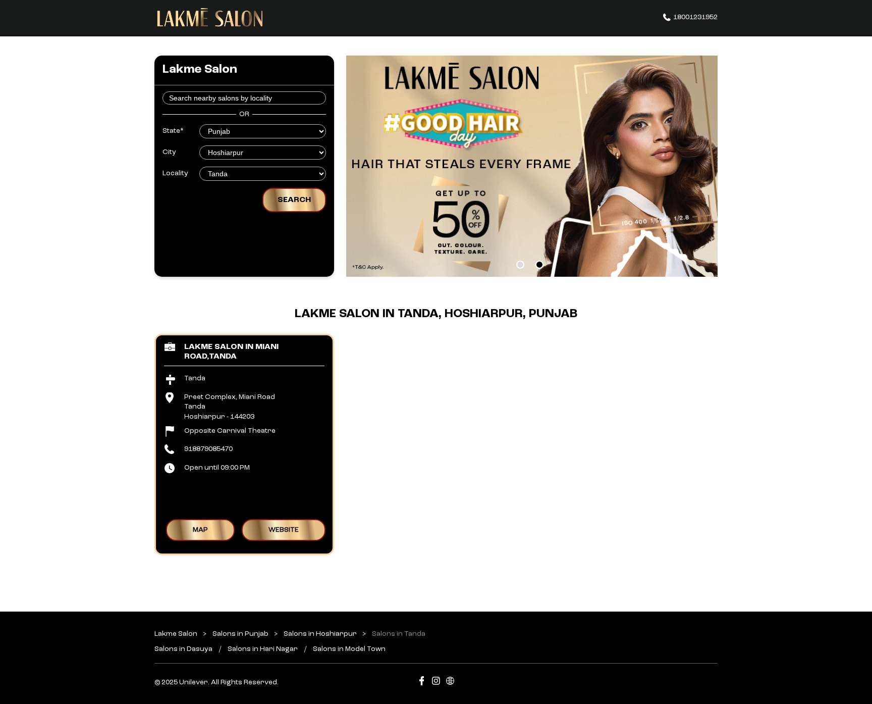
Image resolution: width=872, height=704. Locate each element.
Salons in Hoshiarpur (320, 633)
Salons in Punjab (240, 633)
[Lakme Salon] (209, 18)
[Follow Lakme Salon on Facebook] (422, 682)
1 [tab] (520, 265)
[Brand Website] (450, 682)
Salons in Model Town (349, 648)
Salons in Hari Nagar (263, 648)
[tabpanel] (532, 166)
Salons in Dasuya (183, 648)
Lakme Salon (176, 633)
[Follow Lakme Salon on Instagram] (436, 682)
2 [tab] (539, 265)
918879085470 (208, 448)
